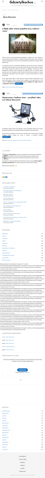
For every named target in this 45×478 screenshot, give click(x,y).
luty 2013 (4, 420)
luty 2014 (4, 418)
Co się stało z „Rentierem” (9, 186)
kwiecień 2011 (5, 442)
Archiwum (22, 465)
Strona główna (22, 456)
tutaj (15, 165)
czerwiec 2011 (5, 437)
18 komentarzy (14, 94)
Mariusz (4, 346)
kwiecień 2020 (5, 413)
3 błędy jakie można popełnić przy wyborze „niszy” (15, 217)
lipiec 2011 (4, 435)
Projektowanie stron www (8, 255)
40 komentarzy (14, 25)
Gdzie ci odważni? (7, 209)
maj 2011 (4, 440)
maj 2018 (4, 415)
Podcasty (4, 250)
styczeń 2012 (5, 425)
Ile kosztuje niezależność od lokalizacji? (12, 190)
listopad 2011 (5, 427)
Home (9, 9)
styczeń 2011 (5, 449)
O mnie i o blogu (22, 459)
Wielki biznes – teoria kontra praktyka (12, 221)
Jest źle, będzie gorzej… (8, 198)
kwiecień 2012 (5, 423)
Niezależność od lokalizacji (8, 248)
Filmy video (4, 238)
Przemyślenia (5, 257)
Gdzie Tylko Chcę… (10, 337)
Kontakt (22, 468)
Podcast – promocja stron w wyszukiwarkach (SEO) (15, 202)
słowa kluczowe (19, 87)
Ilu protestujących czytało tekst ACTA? (12, 206)
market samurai (8, 87)
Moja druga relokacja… (8, 194)
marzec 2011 (5, 444)
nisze (14, 87)
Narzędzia (4, 245)
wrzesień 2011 (5, 432)
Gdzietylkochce (21, 2)
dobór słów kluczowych (10, 140)
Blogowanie (5, 233)
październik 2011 (6, 430)
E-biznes (4, 236)
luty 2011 (4, 447)
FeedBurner (27, 372)
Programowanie (6, 253)
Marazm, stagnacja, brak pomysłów (11, 213)
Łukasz (8, 24)
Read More (19, 83)
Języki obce (5, 243)
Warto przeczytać (6, 260)
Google (4, 241)
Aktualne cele (22, 471)
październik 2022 (6, 411)
